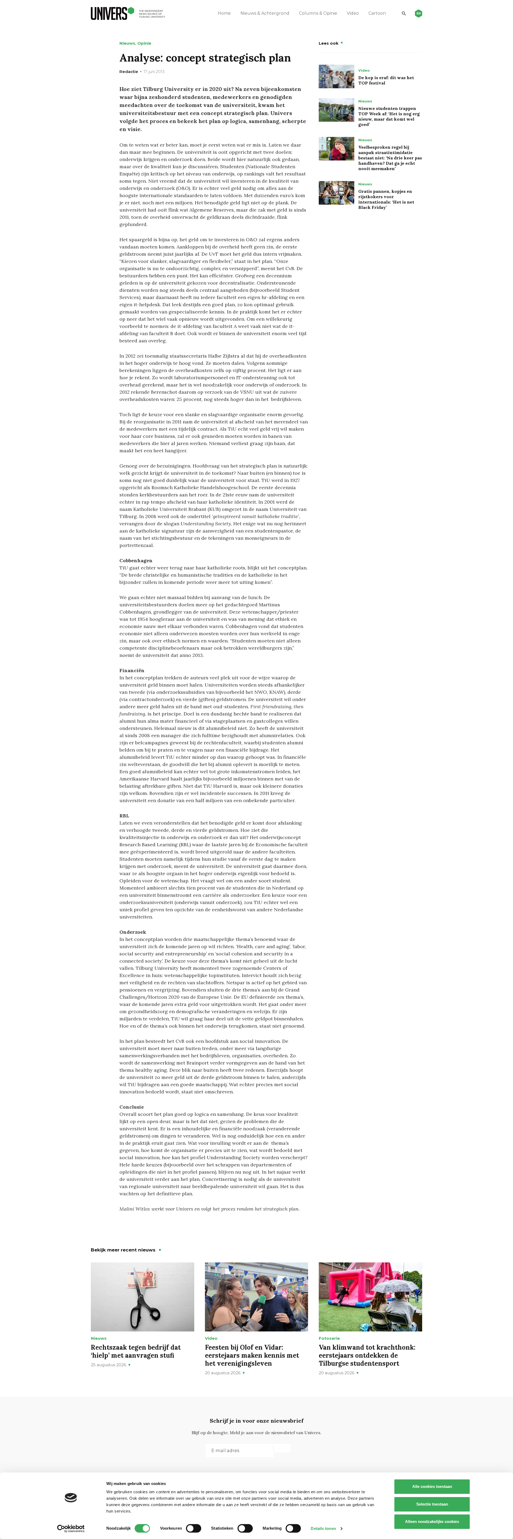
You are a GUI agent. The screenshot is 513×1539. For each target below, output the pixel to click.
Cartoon (377, 13)
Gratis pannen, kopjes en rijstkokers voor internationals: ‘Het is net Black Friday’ (386, 199)
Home (224, 13)
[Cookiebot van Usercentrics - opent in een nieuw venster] (71, 1529)
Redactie (128, 71)
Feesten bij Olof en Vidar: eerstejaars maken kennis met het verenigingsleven (252, 1355)
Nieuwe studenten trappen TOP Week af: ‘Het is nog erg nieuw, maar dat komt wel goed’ (389, 116)
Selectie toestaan (432, 1504)
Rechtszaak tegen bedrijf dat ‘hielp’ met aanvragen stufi (136, 1351)
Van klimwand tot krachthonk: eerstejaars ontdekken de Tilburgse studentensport (367, 1355)
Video (353, 13)
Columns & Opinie (318, 13)
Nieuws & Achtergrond (264, 13)
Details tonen (323, 1528)
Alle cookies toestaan (432, 1486)
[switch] (193, 1528)
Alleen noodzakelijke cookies (432, 1521)
